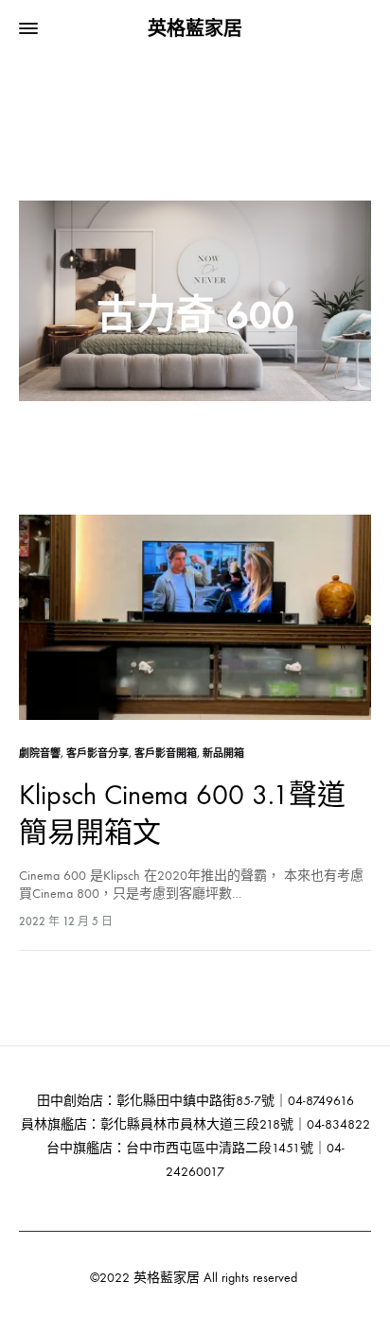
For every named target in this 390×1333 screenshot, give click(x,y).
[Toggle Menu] (28, 29)
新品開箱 (223, 753)
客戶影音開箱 (165, 753)
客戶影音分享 (97, 753)
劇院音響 (40, 753)
